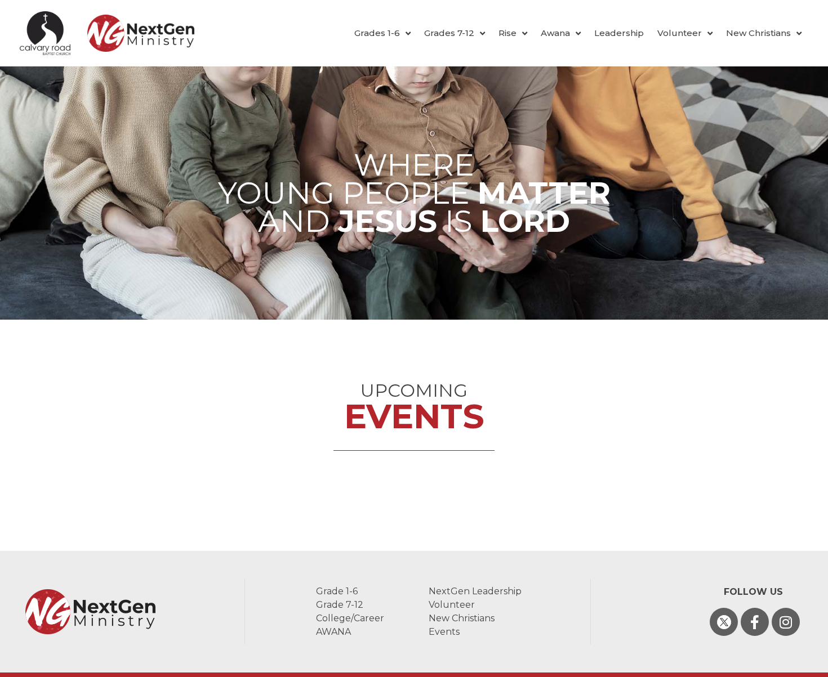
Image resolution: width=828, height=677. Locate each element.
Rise (507, 33)
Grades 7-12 (449, 33)
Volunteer (679, 33)
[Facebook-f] (755, 622)
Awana (555, 33)
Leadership (619, 33)
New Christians (758, 33)
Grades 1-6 (377, 33)
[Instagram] (786, 622)
